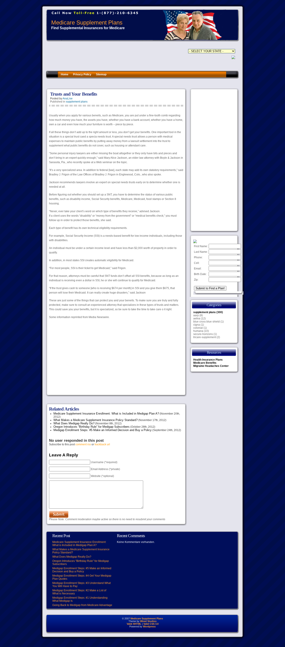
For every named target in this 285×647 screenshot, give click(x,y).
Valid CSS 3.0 (151, 623)
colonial (198, 327)
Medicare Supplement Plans (86, 22)
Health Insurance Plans (208, 359)
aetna (196, 318)
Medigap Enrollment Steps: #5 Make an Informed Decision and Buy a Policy (102, 430)
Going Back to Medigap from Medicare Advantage (82, 605)
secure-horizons (203, 334)
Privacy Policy (82, 74)
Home (64, 74)
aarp (196, 315)
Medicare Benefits (204, 362)
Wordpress (149, 626)
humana (198, 331)
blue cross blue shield (206, 321)
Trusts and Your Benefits (73, 94)
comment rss (83, 444)
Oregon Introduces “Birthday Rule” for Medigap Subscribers (91, 426)
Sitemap (101, 74)
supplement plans (77, 101)
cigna (196, 324)
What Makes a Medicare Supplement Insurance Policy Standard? (95, 420)
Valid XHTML (134, 623)
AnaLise (68, 98)
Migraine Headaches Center (211, 366)
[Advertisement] (127, 83)
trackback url (102, 444)
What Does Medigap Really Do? (73, 423)
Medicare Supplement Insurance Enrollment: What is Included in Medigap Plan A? (106, 413)
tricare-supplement (204, 337)
